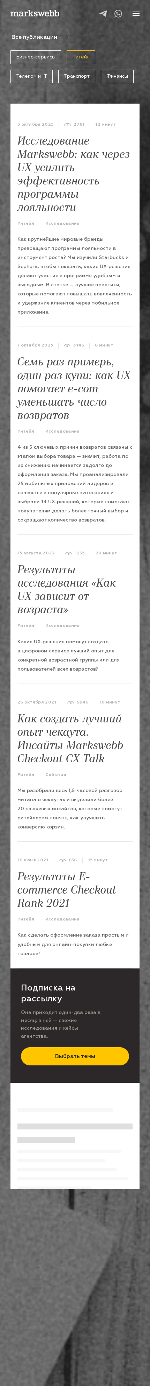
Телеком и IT (31, 76)
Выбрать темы (75, 1056)
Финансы (117, 76)
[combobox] (58, 37)
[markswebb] (34, 14)
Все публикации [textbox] (34, 37)
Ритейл (81, 57)
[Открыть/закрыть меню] (136, 14)
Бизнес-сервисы (35, 57)
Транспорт (77, 76)
